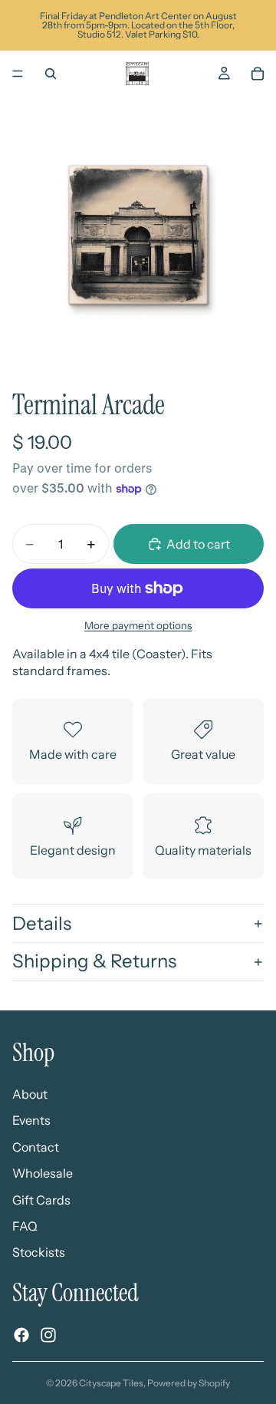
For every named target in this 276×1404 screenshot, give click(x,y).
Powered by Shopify (188, 1383)
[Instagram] (48, 1335)
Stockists (38, 1253)
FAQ (25, 1226)
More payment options (138, 625)
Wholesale (42, 1174)
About (30, 1094)
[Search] (50, 74)
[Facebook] (21, 1335)
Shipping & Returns (94, 961)
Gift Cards (41, 1200)
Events (31, 1121)
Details (41, 923)
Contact (35, 1147)
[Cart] (257, 74)
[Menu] (17, 73)
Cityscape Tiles (111, 1383)
